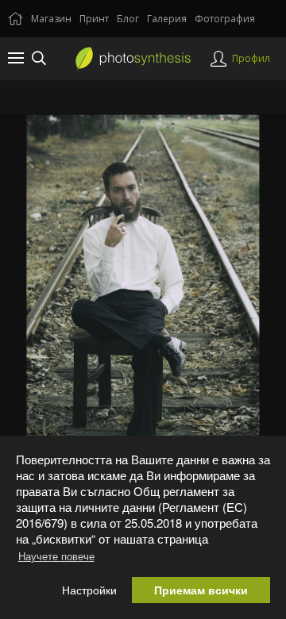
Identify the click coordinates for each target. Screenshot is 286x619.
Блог (128, 18)
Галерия (167, 18)
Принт (94, 18)
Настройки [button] (89, 590)
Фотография (225, 18)
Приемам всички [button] (201, 590)
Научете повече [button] (56, 555)
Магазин (51, 18)
